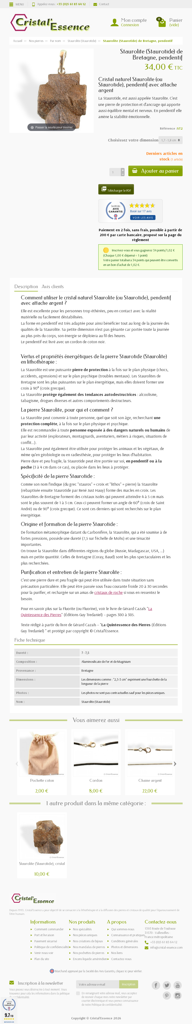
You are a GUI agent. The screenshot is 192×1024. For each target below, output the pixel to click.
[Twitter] (167, 985)
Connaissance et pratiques (128, 935)
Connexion (130, 24)
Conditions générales (124, 941)
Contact (104, 4)
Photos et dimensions (124, 947)
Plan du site (41, 959)
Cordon (95, 780)
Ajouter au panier (160, 171)
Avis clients (53, 286)
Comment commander (49, 929)
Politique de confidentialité (106, 1004)
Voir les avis (143, 217)
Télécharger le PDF (116, 189)
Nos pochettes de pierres (88, 953)
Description (26, 286)
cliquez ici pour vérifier (129, 971)
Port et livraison (44, 935)
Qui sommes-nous (122, 929)
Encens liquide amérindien (90, 959)
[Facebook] (156, 985)
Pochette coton (42, 780)
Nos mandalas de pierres (89, 947)
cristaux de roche (108, 592)
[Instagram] (178, 995)
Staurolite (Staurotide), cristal (42, 863)
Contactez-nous (121, 959)
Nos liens (116, 953)
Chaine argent (150, 780)
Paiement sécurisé (45, 941)
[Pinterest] (167, 995)
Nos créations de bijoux (88, 941)
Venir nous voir (43, 953)
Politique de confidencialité (51, 947)
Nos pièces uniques (85, 935)
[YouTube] (178, 985)
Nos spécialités (82, 929)
